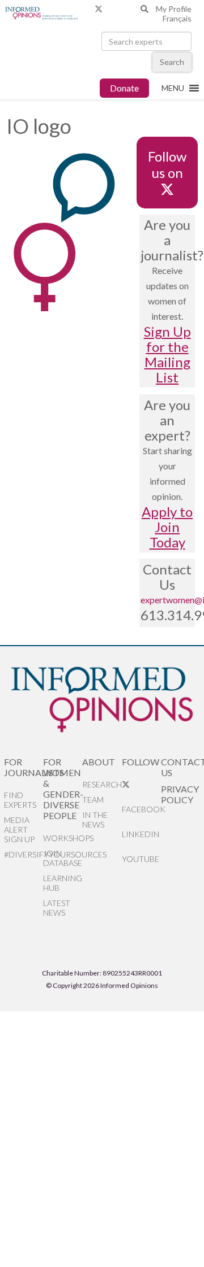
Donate (124, 87)
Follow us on (167, 164)
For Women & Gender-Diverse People (62, 788)
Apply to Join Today (167, 527)
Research (101, 784)
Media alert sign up (19, 829)
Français (177, 18)
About (98, 761)
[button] (173, 88)
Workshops (62, 838)
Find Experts (20, 799)
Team (93, 799)
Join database (62, 858)
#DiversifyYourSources (23, 854)
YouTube (140, 859)
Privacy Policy (180, 794)
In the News (95, 819)
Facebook (141, 809)
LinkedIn (140, 834)
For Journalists (23, 767)
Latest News (56, 907)
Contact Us (180, 767)
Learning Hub (62, 882)
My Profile (174, 9)
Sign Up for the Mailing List (167, 354)
